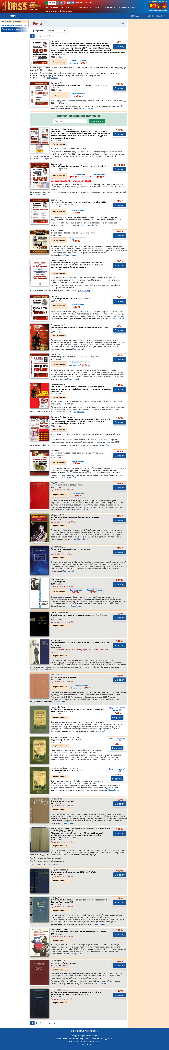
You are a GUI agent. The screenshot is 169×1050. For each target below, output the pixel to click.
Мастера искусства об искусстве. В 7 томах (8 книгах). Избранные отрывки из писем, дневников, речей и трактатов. (77, 835)
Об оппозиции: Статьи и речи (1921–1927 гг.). (79, 86)
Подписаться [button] (84, 7)
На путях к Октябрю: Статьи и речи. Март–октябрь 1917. (78, 203)
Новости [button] (98, 7)
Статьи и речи (58, 581)
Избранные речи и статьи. (67, 485)
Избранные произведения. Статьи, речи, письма (75, 517)
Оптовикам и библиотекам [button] (59, 11)
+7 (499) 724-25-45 (84, 2)
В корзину (119, 46)
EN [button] (61, 3)
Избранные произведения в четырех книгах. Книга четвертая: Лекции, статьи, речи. (76, 993)
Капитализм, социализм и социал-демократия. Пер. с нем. (80, 328)
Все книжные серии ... (13, 29)
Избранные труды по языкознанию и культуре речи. (77, 454)
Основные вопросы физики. (73, 233)
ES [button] (58, 3)
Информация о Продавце (84, 1035)
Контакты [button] (70, 7)
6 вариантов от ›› (78, 62)
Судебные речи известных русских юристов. (79, 616)
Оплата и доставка (84, 1044)
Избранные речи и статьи (63, 677)
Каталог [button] (13, 15)
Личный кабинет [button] (156, 15)
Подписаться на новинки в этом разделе (78, 116)
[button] (65, 2)
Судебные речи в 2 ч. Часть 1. (67, 770)
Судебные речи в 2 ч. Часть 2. (67, 739)
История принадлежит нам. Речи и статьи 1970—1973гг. (78, 931)
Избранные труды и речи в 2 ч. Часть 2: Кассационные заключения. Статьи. (78, 710)
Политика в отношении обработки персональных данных (84, 1038)
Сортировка (37, 30)
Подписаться (96, 121)
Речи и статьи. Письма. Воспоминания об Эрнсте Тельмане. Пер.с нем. (80, 643)
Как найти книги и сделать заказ (84, 1041)
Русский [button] (52, 3)
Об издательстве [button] (54, 7)
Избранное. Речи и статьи (63, 963)
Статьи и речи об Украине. (70, 298)
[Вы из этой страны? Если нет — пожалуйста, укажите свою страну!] (46, 3)
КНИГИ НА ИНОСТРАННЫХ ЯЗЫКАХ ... (14, 25)
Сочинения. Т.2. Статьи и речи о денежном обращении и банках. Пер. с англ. (79, 901)
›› (80, 175)
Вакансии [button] (111, 7)
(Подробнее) (52, 77)
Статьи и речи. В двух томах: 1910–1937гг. (74, 872)
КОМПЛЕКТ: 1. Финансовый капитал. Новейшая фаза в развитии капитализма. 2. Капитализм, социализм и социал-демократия (81, 388)
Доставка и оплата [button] (127, 7)
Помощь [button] (134, 15)
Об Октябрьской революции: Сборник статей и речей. (81, 167)
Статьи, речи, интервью (62, 801)
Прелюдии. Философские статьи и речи (70, 549)
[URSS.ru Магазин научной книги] (21, 6)
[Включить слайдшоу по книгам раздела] (69, 30)
